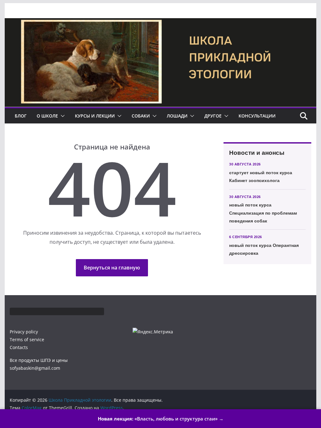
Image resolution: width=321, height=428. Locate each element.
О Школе (47, 116)
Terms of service (27, 339)
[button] (61, 116)
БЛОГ (21, 116)
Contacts (19, 347)
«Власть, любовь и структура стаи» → (161, 419)
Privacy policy (24, 332)
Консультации (257, 116)
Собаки (141, 116)
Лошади (177, 116)
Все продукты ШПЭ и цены (39, 360)
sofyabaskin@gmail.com (35, 368)
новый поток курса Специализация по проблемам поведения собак (263, 212)
